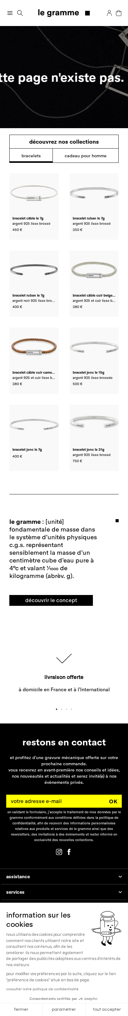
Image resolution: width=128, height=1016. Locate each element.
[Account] (109, 13)
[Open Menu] (10, 13)
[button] (20, 13)
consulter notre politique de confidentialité (42, 989)
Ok (113, 801)
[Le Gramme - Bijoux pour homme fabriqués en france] (64, 13)
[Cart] (119, 13)
